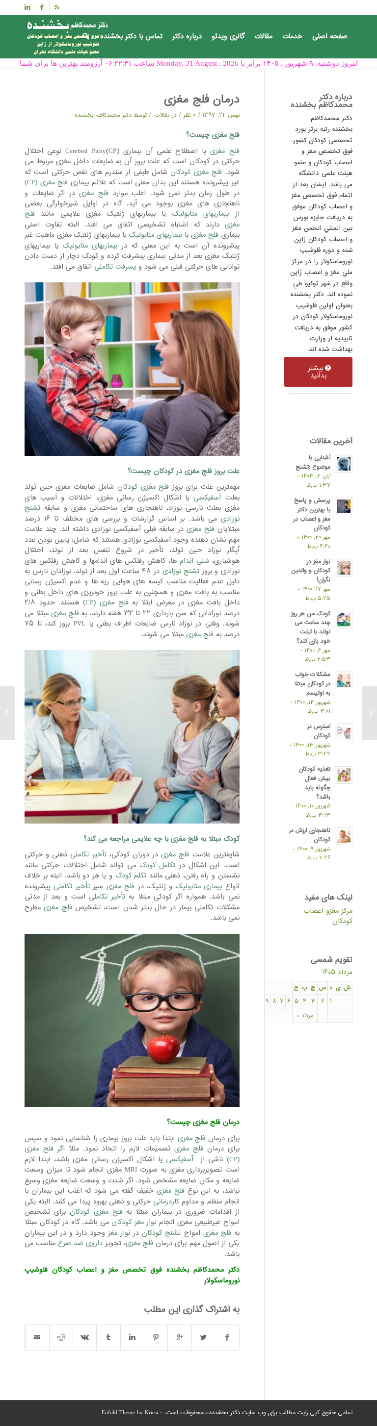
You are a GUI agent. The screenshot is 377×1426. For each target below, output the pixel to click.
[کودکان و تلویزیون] (369, 713)
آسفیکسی (207, 498)
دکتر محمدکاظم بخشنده (103, 115)
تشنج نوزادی (180, 571)
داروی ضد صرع (80, 1243)
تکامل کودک (157, 865)
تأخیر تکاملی (88, 855)
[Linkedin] (27, 7)
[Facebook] (42, 7)
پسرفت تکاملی (115, 267)
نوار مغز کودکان (133, 1222)
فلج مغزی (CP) (46, 182)
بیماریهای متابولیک (200, 214)
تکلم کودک (131, 876)
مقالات (162, 115)
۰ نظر (189, 115)
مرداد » (304, 1016)
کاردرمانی (166, 1202)
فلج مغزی (224, 151)
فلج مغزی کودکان (196, 172)
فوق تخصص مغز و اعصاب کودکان (107, 1270)
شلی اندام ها (189, 561)
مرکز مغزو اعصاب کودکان (327, 916)
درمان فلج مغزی (202, 100)
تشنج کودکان (161, 1233)
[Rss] (57, 7)
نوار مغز (119, 1233)
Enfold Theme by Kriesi (130, 1413)
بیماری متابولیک (199, 886)
